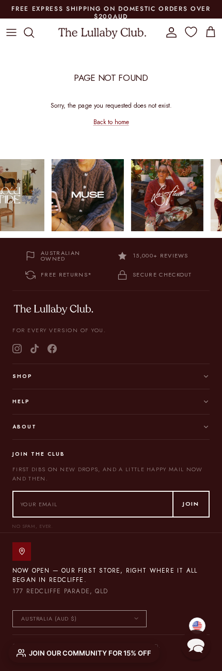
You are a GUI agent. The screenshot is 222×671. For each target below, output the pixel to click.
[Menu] (11, 32)
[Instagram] (17, 348)
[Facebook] (52, 348)
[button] (196, 645)
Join (191, 504)
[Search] (34, 32)
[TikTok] (34, 348)
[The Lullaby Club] (102, 32)
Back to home (111, 122)
